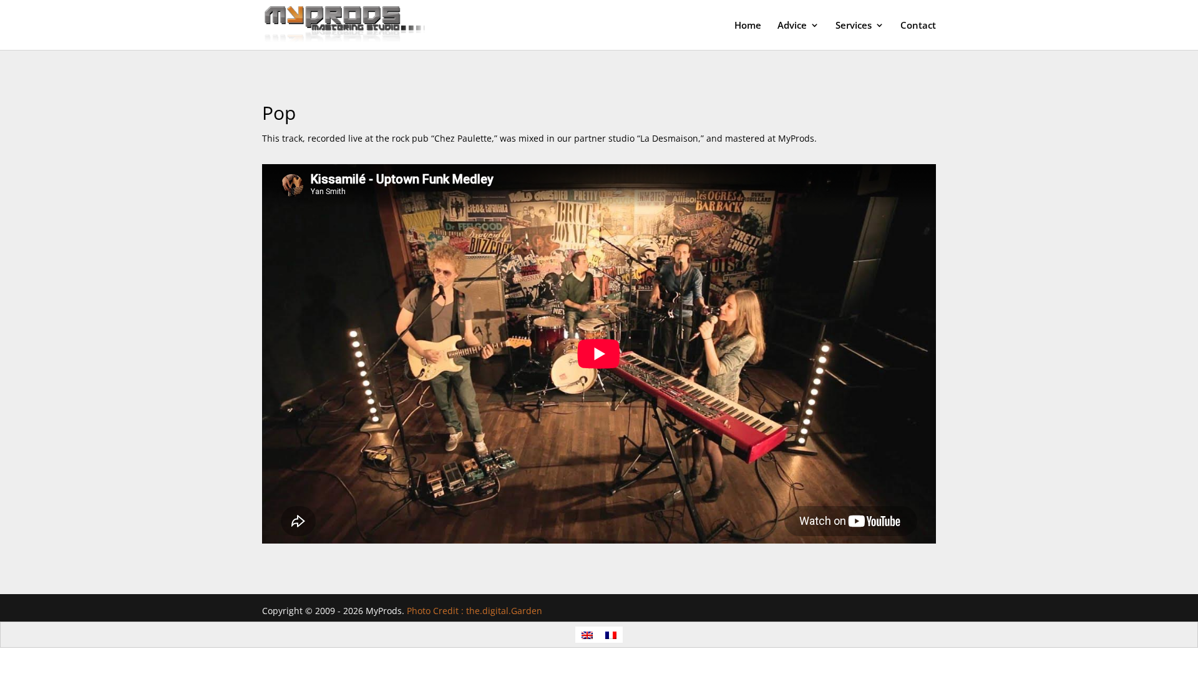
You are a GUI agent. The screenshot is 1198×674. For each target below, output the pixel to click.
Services (853, 26)
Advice (792, 26)
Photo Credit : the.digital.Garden (474, 611)
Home (747, 26)
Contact (918, 26)
